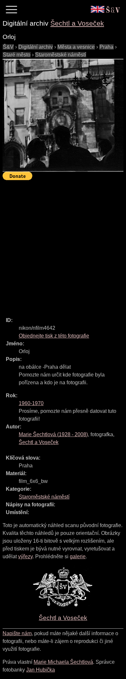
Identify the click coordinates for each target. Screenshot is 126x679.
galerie (78, 556)
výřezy (25, 556)
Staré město (16, 54)
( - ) (53, 434)
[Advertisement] (63, 245)
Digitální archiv (35, 47)
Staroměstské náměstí (60, 54)
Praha (106, 47)
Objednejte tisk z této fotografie (54, 336)
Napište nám (17, 633)
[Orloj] (63, 115)
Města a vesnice (76, 47)
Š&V (8, 47)
